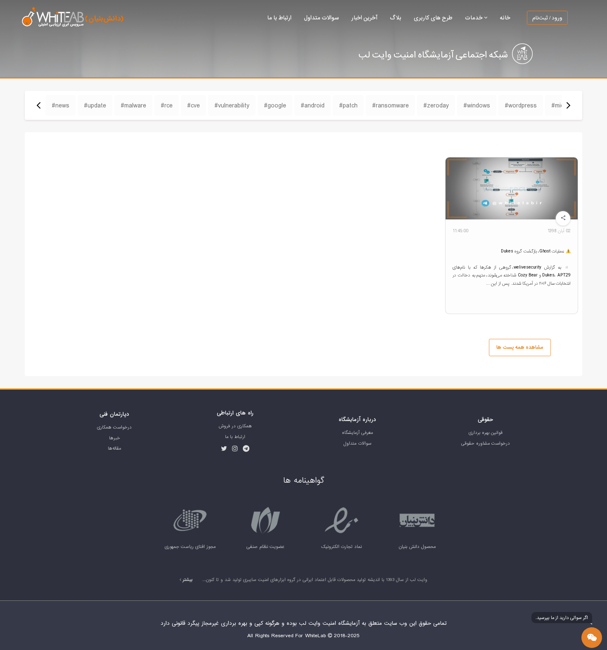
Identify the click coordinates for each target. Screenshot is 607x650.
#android (313, 105)
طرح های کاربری (433, 17)
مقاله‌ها (114, 448)
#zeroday (436, 105)
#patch (348, 105)
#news (60, 105)
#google (275, 105)
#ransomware (390, 105)
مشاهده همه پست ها (519, 347)
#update (95, 105)
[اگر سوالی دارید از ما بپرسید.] (591, 637)
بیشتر (187, 579)
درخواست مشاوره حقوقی (485, 443)
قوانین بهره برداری (486, 432)
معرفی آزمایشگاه (357, 432)
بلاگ (395, 17)
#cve (193, 105)
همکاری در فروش (235, 426)
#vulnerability (231, 105)
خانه (505, 17)
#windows (476, 105)
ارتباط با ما (279, 17)
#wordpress (521, 105)
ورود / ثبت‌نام (547, 17)
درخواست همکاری (114, 427)
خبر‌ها (114, 438)
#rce (167, 105)
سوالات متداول (321, 17)
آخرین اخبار (364, 17)
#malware (133, 105)
